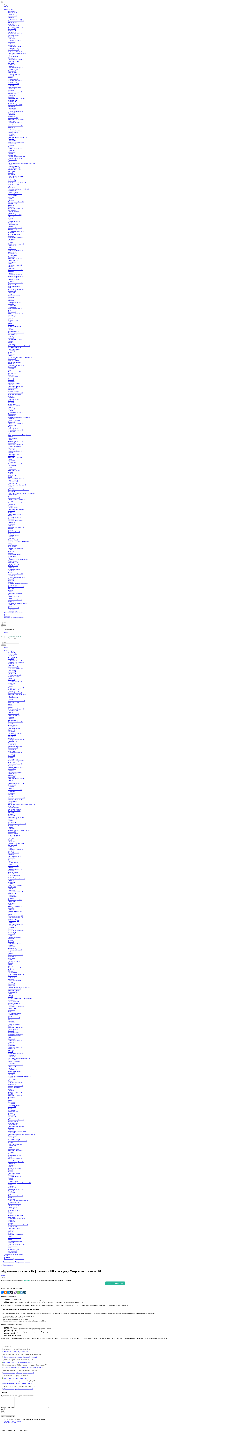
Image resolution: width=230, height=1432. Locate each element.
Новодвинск (12, 483)
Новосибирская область (16, 59)
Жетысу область (13, 608)
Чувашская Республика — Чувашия (20, 357)
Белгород (12, 210)
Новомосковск (13, 224)
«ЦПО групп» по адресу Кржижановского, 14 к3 (18, 1386)
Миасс (11, 85)
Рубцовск (12, 174)
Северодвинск (13, 482)
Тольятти (12, 43)
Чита (10, 452)
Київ (11, 17)
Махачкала (12, 177)
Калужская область (14, 326)
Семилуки (11, 145)
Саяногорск (12, 462)
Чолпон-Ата (12, 580)
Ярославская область (15, 270)
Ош (10, 477)
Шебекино (11, 213)
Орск (10, 247)
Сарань (10, 294)
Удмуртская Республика (16, 237)
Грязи (10, 220)
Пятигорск (12, 71)
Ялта (10, 263)
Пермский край (14, 74)
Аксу (10, 427)
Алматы (11, 66)
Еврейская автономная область (18, 583)
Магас (10, 590)
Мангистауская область (16, 527)
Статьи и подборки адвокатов (13, 613)
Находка (11, 135)
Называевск (12, 200)
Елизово (11, 501)
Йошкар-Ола (13, 388)
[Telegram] (21, 1292)
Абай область (13, 566)
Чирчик (11, 601)
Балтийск (11, 187)
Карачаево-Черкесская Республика (19, 541)
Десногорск (12, 469)
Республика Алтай (14, 562)
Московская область (15, 27)
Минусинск (12, 110)
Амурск (11, 232)
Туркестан (11, 368)
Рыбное (11, 300)
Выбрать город (8, 9)
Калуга (11, 328)
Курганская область (15, 308)
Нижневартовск (13, 166)
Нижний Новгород (15, 158)
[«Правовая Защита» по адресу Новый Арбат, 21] (17, 1383)
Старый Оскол (13, 211)
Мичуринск (12, 404)
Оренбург (12, 245)
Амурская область (14, 372)
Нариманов (12, 415)
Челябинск (12, 82)
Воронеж (12, 143)
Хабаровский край (15, 228)
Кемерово (12, 190)
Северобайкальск (14, 286)
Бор (10, 161)
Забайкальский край (15, 451)
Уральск (11, 491)
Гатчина (11, 336)
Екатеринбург (13, 48)
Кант (10, 572)
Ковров (11, 207)
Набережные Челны (15, 122)
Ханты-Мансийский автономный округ (21, 163)
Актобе (11, 515)
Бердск (11, 63)
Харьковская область (15, 126)
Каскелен (11, 551)
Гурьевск (11, 186)
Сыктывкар (12, 351)
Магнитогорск (13, 84)
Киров (11, 266)
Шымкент (12, 367)
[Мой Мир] (8, 1292)
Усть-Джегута (12, 545)
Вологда (11, 317)
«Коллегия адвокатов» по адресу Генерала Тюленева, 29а (21, 1354)
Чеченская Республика (16, 520)
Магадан (11, 575)
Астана (11, 363)
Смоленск (12, 465)
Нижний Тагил (13, 50)
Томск (11, 304)
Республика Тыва (14, 532)
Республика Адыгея (15, 454)
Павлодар (12, 425)
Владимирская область (16, 202)
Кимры (10, 323)
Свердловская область (16, 46)
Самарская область (15, 40)
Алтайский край (14, 169)
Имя (2, 1409)
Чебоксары (12, 359)
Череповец (12, 315)
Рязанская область (14, 296)
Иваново (11, 407)
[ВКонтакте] (2, 1292)
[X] (11, 1292)
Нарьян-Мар (12, 604)
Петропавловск (13, 561)
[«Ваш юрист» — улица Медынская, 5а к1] (15, 1351)
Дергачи (11, 129)
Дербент (11, 179)
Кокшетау (12, 556)
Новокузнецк (13, 192)
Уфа (10, 55)
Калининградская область (17, 182)
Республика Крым (15, 258)
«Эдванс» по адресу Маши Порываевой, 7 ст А (18, 1360)
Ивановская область (15, 405)
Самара (11, 42)
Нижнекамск (12, 611)
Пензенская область (15, 339)
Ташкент (12, 155)
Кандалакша (12, 253)
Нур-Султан (13, 118)
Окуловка (11, 449)
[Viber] (15, 1292)
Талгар (11, 549)
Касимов (11, 299)
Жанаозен (11, 530)
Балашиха (12, 30)
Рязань (11, 297)
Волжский (12, 101)
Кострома (12, 443)
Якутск (11, 486)
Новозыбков (12, 381)
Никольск (11, 344)
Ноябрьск (12, 418)
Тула (10, 223)
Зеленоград (12, 12)
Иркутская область (15, 92)
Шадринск (12, 312)
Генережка (26, 1280)
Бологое (11, 325)
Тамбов (11, 401)
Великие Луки (13, 540)
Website (3, 1413)
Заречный (11, 342)
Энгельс (11, 114)
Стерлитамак (13, 56)
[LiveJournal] (24, 1292)
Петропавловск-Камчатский (17, 499)
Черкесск (11, 543)
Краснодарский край (16, 21)
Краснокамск (13, 79)
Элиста (10, 595)
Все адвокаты (19, 1262)
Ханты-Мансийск (14, 168)
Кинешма (11, 409)
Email (3, 1411)
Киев (10, 355)
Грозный (11, 522)
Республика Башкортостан (17, 53)
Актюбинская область (15, 514)
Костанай (11, 431)
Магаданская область (15, 574)
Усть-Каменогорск (14, 347)
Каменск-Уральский (15, 51)
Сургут (11, 165)
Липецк (11, 216)
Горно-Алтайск (13, 564)
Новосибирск (13, 61)
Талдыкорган (12, 609)
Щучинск (11, 558)
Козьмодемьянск (13, 391)
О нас (6, 614)
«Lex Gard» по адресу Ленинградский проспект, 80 (19, 1370)
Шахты (11, 37)
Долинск (11, 396)
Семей (11, 567)
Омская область (14, 195)
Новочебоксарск (13, 360)
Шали (10, 525)
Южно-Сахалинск (14, 394)
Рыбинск (11, 273)
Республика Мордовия (16, 509)
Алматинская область (15, 548)
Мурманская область (15, 250)
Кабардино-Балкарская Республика (19, 435)
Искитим (11, 64)
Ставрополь (13, 69)
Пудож (10, 506)
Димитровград (13, 279)
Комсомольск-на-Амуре (16, 231)
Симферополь (13, 260)
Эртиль (10, 147)
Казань (11, 121)
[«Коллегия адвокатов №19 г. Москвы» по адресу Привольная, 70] (22, 1367)
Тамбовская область (15, 399)
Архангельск (13, 480)
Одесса (11, 88)
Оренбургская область (16, 244)
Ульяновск (12, 278)
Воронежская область (16, 142)
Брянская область (14, 376)
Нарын (10, 598)
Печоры (11, 538)
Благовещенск (13, 373)
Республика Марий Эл (16, 386)
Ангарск (11, 95)
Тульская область (14, 221)
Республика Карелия (15, 503)
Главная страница (8, 1262)
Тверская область (14, 320)
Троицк (11, 14)
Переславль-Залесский (15, 274)
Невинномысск (13, 72)
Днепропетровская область (17, 137)
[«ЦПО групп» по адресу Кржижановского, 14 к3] (17, 1389)
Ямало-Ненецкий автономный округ (20, 417)
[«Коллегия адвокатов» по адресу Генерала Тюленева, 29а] (20, 1357)
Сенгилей (11, 281)
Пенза (10, 341)
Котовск (11, 402)
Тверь (10, 321)
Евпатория (12, 262)
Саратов (11, 113)
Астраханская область (15, 412)
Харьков (12, 127)
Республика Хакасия (15, 457)
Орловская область (14, 383)
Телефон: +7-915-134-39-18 (12, 1421)
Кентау (10, 370)
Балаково (11, 116)
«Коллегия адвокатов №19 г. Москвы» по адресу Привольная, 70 (24, 1365)
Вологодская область (15, 313)
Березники (12, 77)
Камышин (12, 103)
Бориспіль (12, 475)
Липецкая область (14, 215)
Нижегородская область (16, 156)
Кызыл (11, 533)
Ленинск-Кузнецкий (15, 194)
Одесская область (14, 87)
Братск (11, 97)
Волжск (11, 389)
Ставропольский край (16, 67)
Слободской (12, 268)
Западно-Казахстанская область (18, 490)
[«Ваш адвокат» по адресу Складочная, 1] (15, 1378)
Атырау (11, 519)
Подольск (12, 29)
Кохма (10, 410)
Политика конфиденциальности (14, 617)
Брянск (11, 378)
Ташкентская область (15, 600)
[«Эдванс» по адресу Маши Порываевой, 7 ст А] (17, 1362)
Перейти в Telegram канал (115, 1283)
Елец (10, 218)
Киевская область (14, 470)
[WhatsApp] (18, 1292)
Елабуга (11, 124)
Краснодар (12, 22)
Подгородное (12, 140)
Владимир (12, 203)
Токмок (11, 570)
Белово (10, 606)
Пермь (11, 76)
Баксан (10, 439)
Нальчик (11, 436)
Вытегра (11, 318)
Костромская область (15, 441)
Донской (11, 226)
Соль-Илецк (12, 249)
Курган (11, 310)
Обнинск (11, 329)
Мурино (11, 338)
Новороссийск (13, 25)
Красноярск (13, 106)
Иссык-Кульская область (16, 577)
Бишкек (11, 257)
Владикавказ (13, 494)
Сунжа (10, 591)
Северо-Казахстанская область (18, 559)
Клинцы (11, 380)
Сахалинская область (15, 393)
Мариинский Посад (14, 362)
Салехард (11, 422)
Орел (10, 384)
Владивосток (13, 132)
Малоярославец (13, 331)
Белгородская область (16, 208)
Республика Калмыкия (15, 593)
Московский (12, 16)
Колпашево (12, 307)
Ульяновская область (15, 276)
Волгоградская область (16, 98)
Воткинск (11, 241)
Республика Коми (14, 349)
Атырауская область (15, 517)
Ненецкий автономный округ (17, 603)
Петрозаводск (13, 504)
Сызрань (11, 45)
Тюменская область (15, 148)
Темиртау (11, 292)
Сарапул (11, 242)
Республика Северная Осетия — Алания (21, 493)
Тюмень (11, 150)
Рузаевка (11, 512)
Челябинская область (15, 80)
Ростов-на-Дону (14, 35)
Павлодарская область (15, 423)
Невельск (11, 397)
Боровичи (11, 448)
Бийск (10, 173)
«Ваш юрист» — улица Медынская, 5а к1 (16, 1349)
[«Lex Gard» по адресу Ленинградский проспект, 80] (18, 1373)
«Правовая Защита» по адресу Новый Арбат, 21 (18, 1381)
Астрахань (12, 414)
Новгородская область (15, 444)
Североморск (12, 255)
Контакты (7, 616)
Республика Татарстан (16, 119)
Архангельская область (16, 478)
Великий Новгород (15, 446)
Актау (10, 528)
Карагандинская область (16, 289)
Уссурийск (12, 134)
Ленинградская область (16, 333)
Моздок (11, 496)
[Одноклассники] (5, 1292)
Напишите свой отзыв (7, 1407)
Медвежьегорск (13, 507)
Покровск (11, 488)
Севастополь (13, 428)
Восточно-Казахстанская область (19, 346)
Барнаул (11, 171)
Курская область (14, 234)
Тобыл (10, 433)
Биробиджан (12, 585)
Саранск (11, 511)
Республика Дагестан (16, 176)
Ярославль (12, 271)
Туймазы (11, 58)
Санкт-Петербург (15, 19)
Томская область (14, 302)
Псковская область (14, 535)
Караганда (12, 291)
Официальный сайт (10, 1422)
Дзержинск (12, 160)
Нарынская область (14, 596)
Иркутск (12, 93)
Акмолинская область (15, 554)
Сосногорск (12, 354)
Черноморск (12, 90)
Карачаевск (12, 546)
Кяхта (10, 287)
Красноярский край (15, 105)
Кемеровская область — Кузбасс (19, 189)
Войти (6, 632)
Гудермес (11, 524)
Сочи (11, 24)
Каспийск (12, 181)
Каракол (11, 579)
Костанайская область (15, 430)
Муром (11, 205)
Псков (10, 537)
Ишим (10, 153)
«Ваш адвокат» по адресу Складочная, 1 (16, 1375)
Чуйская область (14, 569)
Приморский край (15, 131)
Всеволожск (12, 334)
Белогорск (11, 375)
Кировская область (15, 265)
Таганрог (11, 38)
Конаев (10, 553)
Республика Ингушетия (16, 587)
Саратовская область (15, 111)
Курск (11, 236)
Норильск (12, 108)
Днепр (11, 139)
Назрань (11, 588)
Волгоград (12, 100)
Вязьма (10, 467)
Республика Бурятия (15, 283)
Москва (12, 11)
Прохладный (12, 438)
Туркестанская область (16, 365)
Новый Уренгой (14, 420)
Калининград (13, 184)
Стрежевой (12, 305)
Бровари (11, 473)
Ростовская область (15, 34)
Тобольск (11, 152)
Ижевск (11, 239)
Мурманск (12, 252)
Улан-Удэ (12, 284)
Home (6, 6)
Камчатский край (14, 498)
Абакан (11, 459)
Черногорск (12, 460)
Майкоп (11, 456)
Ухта (10, 352)
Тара (10, 198)
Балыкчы (11, 582)
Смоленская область (15, 464)
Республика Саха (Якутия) (17, 485)
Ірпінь (10, 472)
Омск (11, 197)
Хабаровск (12, 229)
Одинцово (12, 32)
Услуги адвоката (8, 1265)
